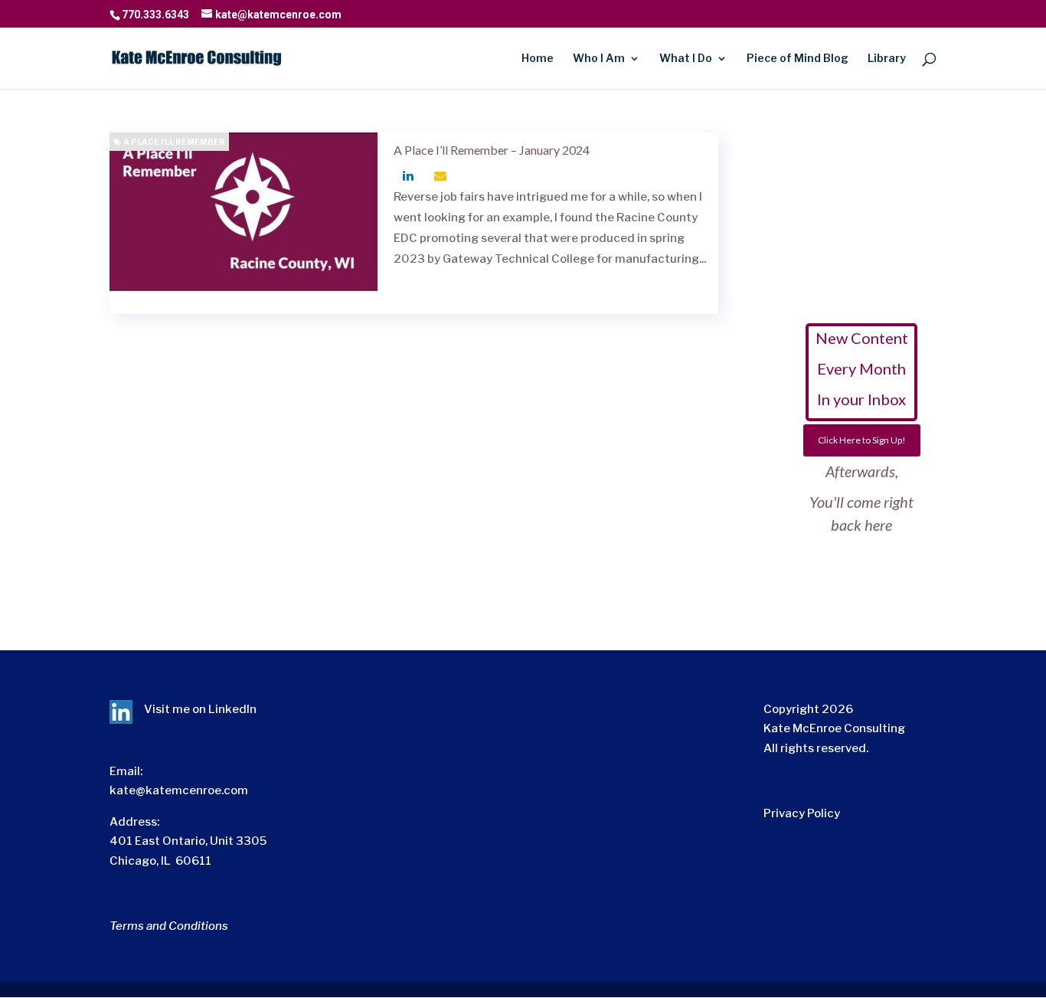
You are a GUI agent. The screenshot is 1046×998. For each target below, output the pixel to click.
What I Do (685, 58)
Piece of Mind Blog (797, 58)
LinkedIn (232, 709)
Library (887, 58)
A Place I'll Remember (173, 141)
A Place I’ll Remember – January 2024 (492, 149)
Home (537, 58)
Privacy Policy (801, 813)
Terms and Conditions (169, 926)
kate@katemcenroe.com (179, 790)
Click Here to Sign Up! (862, 440)
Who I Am (599, 58)
